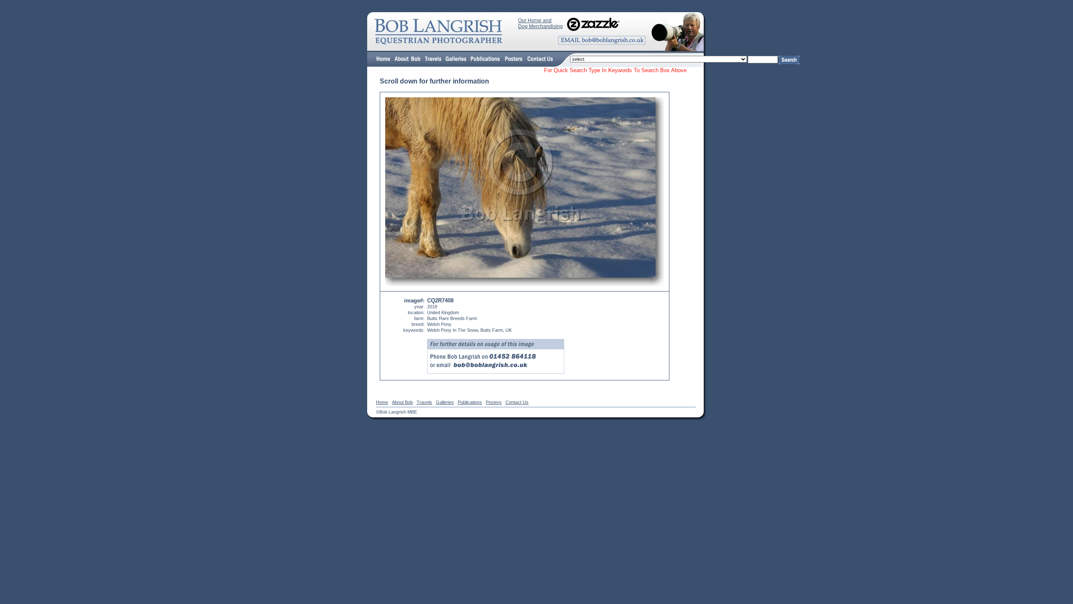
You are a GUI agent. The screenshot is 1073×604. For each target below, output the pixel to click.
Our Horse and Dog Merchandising (540, 23)
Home (382, 402)
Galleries (445, 402)
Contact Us (517, 402)
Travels (424, 402)
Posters (494, 402)
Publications (470, 402)
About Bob (402, 402)
